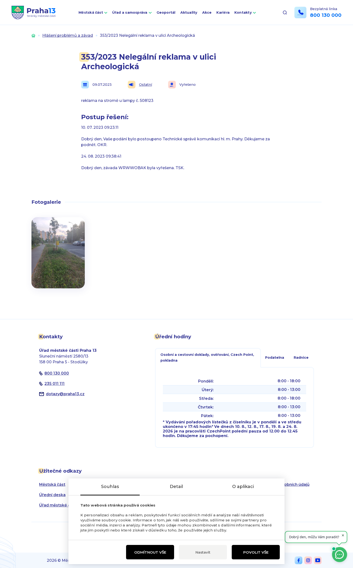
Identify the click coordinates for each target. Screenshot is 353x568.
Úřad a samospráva (129, 12)
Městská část (91, 12)
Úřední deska (52, 495)
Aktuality (188, 12)
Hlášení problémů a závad (67, 35)
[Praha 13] (33, 12)
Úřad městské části (58, 505)
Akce (207, 12)
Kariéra (223, 12)
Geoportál (166, 12)
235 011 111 (54, 383)
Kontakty (243, 12)
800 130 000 (325, 15)
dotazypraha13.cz (65, 394)
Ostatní (145, 84)
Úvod (33, 35)
